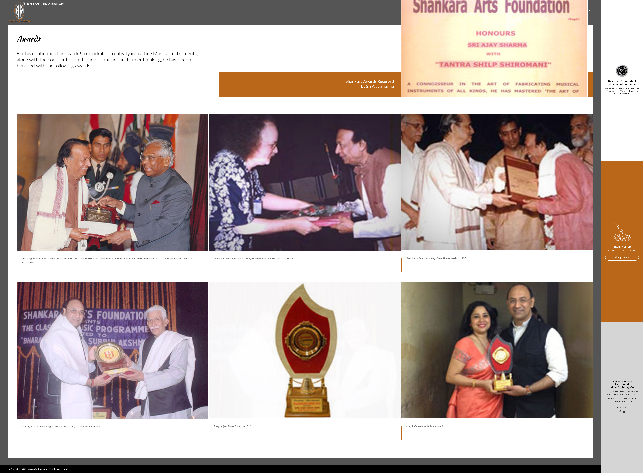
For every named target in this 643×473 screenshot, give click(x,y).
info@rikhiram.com (622, 401)
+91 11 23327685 (615, 398)
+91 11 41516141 (630, 398)
